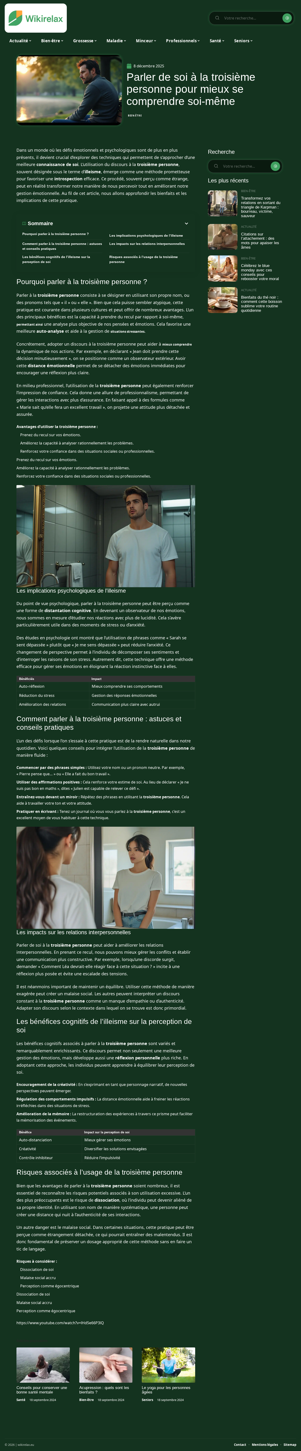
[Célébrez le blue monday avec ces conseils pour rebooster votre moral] (223, 268)
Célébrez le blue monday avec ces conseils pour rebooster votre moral (260, 272)
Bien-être (135, 115)
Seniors (147, 1400)
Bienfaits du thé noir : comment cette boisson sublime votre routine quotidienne (261, 304)
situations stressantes (127, 331)
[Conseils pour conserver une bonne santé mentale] (43, 1365)
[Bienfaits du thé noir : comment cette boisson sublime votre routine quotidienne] (223, 300)
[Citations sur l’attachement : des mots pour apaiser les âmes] (223, 237)
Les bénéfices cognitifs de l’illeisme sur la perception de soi (56, 259)
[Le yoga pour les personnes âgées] (168, 1365)
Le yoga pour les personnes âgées (166, 1389)
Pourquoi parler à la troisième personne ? (55, 234)
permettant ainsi (29, 324)
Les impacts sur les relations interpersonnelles (147, 244)
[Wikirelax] (36, 18)
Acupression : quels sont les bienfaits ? (104, 1389)
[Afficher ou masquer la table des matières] (121, 223)
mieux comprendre (177, 344)
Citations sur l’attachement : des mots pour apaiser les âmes (260, 241)
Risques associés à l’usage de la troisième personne (143, 259)
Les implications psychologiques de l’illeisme (146, 235)
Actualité (249, 226)
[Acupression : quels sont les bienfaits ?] (106, 1365)
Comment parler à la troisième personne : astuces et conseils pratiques (62, 246)
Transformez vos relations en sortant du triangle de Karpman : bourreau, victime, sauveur (260, 207)
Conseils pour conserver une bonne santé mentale (41, 1389)
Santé (20, 1400)
